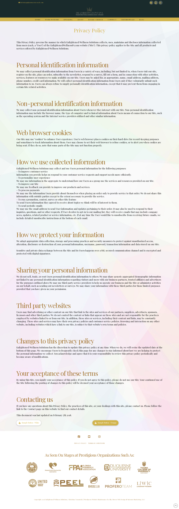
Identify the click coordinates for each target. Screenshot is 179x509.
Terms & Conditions (96, 443)
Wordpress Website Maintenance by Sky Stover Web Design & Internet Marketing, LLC (114, 499)
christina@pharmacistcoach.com (31, 2)
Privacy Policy (80, 443)
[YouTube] (156, 3)
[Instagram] (161, 3)
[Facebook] (151, 3)
